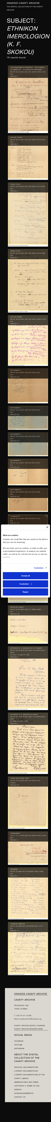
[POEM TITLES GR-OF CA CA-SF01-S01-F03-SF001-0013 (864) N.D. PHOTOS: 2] (28, 214)
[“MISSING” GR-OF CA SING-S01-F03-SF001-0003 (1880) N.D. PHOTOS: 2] (28, 893)
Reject (25, 592)
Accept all (25, 576)
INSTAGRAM (19, 1048)
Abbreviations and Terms (26, 1081)
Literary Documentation (26, 1070)
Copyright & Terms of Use (26, 1085)
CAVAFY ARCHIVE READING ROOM (28, 1028)
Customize (38, 568)
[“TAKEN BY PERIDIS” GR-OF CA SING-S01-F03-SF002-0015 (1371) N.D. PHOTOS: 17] (28, 948)
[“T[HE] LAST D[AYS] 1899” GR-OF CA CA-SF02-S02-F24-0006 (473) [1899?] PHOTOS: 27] (28, 802)
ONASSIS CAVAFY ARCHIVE (30, 993)
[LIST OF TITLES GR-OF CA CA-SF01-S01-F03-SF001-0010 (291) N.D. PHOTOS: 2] (28, 157)
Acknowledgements (23, 1093)
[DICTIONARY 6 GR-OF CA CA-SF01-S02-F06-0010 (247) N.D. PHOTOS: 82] (28, 471)
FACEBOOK (19, 1040)
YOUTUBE (18, 1044)
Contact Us (20, 1096)
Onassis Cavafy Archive (23, 3)
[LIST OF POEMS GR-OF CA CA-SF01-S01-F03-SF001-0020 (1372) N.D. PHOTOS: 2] (28, 340)
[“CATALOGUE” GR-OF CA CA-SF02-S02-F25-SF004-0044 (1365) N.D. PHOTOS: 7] (28, 847)
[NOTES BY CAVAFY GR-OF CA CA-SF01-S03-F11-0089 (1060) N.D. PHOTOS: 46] (28, 624)
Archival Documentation (26, 1067)
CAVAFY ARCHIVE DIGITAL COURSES (29, 1025)
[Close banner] (47, 527)
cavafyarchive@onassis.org (30, 1018)
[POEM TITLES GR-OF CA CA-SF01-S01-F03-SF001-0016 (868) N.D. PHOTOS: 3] (28, 280)
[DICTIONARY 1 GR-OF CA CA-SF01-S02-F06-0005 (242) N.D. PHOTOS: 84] (28, 385)
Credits (18, 1089)
